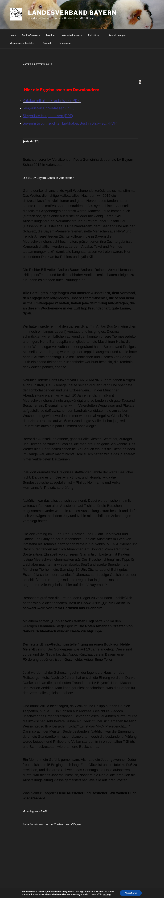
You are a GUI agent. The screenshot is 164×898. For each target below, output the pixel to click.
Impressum (65, 43)
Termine (50, 35)
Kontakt (47, 43)
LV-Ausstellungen (70, 35)
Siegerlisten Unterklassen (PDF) (48, 108)
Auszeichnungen (117, 35)
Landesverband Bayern (72, 12)
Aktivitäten (94, 35)
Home (13, 35)
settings (107, 894)
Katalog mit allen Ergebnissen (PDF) (52, 100)
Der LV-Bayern (29, 35)
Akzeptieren (131, 892)
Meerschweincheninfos (22, 43)
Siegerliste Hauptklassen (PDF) (48, 116)
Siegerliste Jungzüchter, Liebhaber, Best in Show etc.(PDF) (70, 123)
